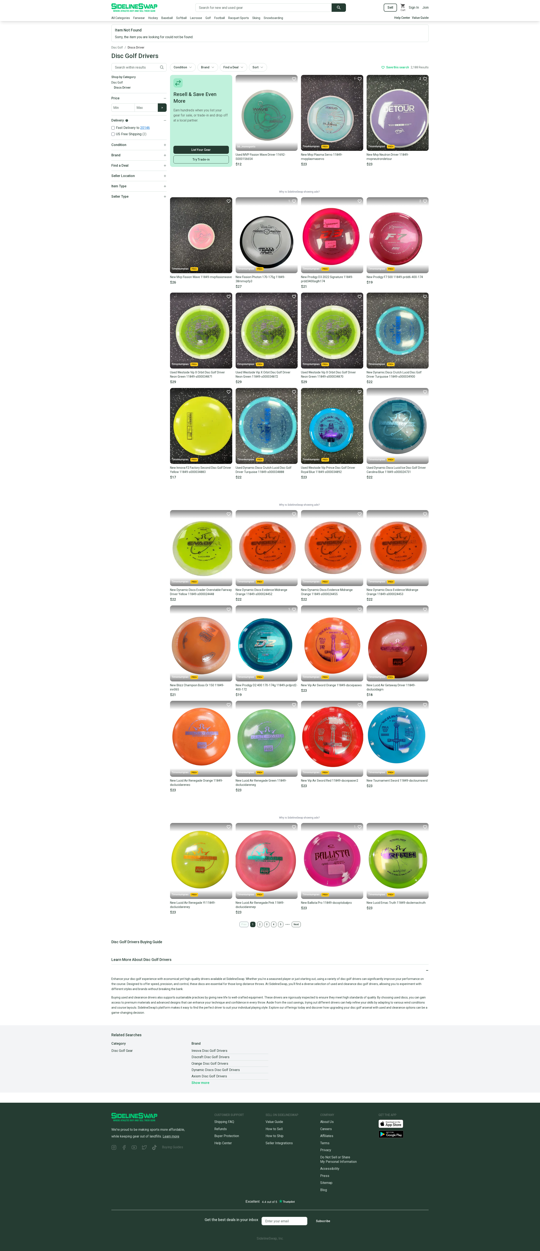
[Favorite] (294, 78)
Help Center (402, 17)
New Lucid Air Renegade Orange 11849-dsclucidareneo (196, 782)
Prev (244, 924)
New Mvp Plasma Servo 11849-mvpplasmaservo (322, 157)
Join (425, 7)
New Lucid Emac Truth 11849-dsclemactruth (396, 902)
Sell (390, 7)
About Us (327, 1122)
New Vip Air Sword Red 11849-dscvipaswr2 (329, 780)
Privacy (325, 1150)
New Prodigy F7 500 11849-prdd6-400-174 (395, 277)
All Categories (120, 18)
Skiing (256, 18)
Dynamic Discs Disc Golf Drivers (216, 1070)
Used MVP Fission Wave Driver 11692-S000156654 (261, 157)
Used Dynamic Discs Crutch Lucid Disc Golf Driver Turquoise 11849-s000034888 (264, 470)
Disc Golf (117, 47)
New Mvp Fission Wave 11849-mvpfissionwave (201, 277)
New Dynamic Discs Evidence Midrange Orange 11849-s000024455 (327, 592)
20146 (145, 128)
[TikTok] (154, 1148)
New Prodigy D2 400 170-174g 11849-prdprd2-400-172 (266, 687)
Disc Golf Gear (122, 1051)
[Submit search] (339, 7)
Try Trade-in (201, 159)
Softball (181, 18)
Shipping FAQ (224, 1122)
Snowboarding (273, 18)
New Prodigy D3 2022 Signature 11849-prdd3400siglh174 (327, 279)
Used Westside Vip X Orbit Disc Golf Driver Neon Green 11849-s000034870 (328, 374)
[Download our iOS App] (394, 1123)
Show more (200, 1083)
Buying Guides (172, 1147)
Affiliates (326, 1136)
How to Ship (275, 1136)
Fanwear (139, 18)
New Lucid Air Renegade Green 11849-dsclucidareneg (261, 782)
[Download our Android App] (403, 1134)
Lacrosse (196, 18)
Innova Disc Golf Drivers (209, 1051)
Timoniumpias (311, 146)
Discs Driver (136, 47)
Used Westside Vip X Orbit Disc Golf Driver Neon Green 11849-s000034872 (263, 374)
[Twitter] (144, 1148)
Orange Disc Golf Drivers (210, 1064)
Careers (326, 1129)
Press (324, 1176)
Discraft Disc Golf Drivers (211, 1057)
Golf (208, 18)
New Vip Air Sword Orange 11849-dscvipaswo (331, 685)
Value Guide (420, 17)
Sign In (414, 7)
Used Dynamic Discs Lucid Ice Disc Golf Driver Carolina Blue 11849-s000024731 (396, 470)
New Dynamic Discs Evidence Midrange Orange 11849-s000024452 (261, 592)
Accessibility (329, 1169)
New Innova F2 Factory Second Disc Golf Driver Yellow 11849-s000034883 (200, 470)
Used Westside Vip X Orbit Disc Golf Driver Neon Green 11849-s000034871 (197, 374)
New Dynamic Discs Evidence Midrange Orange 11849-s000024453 (392, 592)
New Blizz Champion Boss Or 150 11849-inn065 (197, 687)
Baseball (167, 18)
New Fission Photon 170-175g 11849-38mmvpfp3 (260, 279)
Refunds (220, 1129)
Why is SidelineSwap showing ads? (299, 191)
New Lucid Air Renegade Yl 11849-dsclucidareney (193, 905)
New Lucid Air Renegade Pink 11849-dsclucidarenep (260, 905)
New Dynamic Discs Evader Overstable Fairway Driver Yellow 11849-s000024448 (201, 592)
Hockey (153, 18)
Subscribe (323, 1221)
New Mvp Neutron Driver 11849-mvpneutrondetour (388, 157)
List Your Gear (201, 149)
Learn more (171, 1136)
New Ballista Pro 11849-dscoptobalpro (326, 902)
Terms (324, 1143)
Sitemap (326, 1183)
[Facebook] (124, 1148)
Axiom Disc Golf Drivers (209, 1076)
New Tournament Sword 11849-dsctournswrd (397, 780)
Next (296, 924)
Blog (323, 1190)
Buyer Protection (226, 1136)
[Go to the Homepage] (134, 7)
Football (219, 18)
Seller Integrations (279, 1143)
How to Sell (274, 1129)
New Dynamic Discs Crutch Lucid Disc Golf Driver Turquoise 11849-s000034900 (394, 374)
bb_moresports (246, 146)
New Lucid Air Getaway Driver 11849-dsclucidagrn (391, 687)
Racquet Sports (238, 18)
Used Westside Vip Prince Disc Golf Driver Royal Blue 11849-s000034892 (328, 470)
